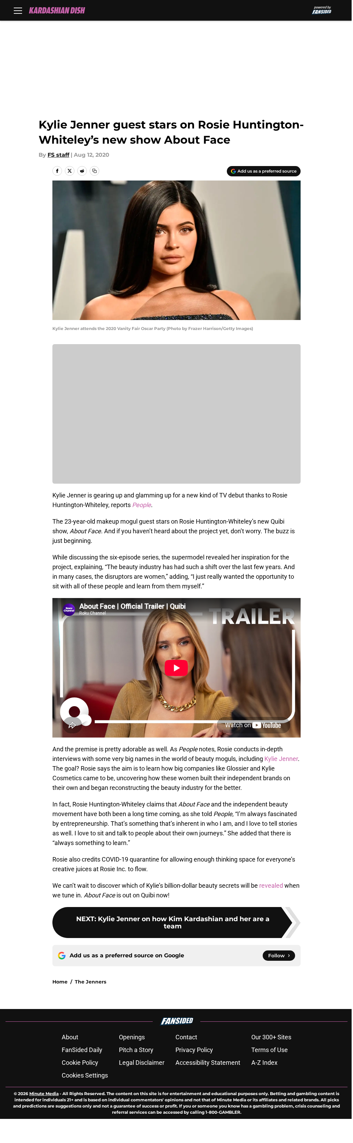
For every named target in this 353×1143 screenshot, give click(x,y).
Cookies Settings (85, 1075)
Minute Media (44, 1093)
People (141, 504)
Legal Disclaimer (141, 1062)
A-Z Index (264, 1062)
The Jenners (90, 982)
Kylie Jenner (281, 758)
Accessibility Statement (207, 1062)
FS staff (58, 155)
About (70, 1037)
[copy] (94, 171)
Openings (132, 1037)
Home (60, 982)
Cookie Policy (80, 1062)
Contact (186, 1037)
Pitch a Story (136, 1049)
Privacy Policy (194, 1049)
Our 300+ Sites (271, 1037)
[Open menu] (18, 10)
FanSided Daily (82, 1049)
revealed (270, 885)
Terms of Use (269, 1049)
